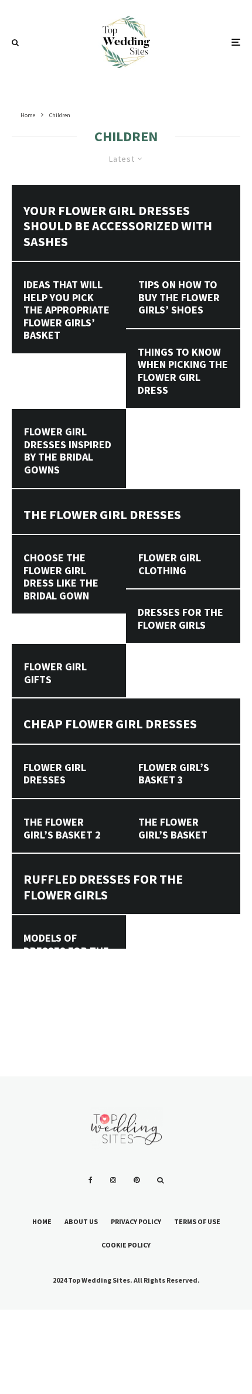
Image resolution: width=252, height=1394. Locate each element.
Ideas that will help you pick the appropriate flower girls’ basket (66, 310)
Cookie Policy (126, 1244)
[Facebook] (90, 1180)
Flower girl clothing (169, 564)
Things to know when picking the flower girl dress (183, 371)
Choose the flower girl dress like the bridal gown (60, 576)
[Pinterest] (136, 1180)
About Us (81, 1221)
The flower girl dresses (102, 514)
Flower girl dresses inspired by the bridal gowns (67, 450)
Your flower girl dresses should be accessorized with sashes (117, 226)
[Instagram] (113, 1180)
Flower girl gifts (55, 673)
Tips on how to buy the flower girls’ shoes (179, 297)
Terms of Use (197, 1221)
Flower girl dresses (54, 773)
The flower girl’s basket (172, 828)
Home (42, 1221)
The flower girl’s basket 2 (62, 828)
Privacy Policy (136, 1221)
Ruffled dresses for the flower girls (103, 886)
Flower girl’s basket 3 (173, 773)
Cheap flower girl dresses (110, 723)
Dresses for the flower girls (180, 618)
